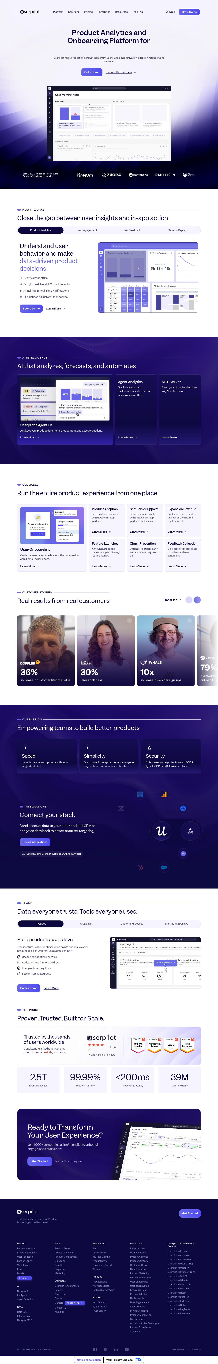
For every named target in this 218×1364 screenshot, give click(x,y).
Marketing (60, 1273)
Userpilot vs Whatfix (178, 1280)
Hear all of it (169, 600)
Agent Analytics (25, 1299)
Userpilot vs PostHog (178, 1297)
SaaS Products (137, 1307)
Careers (59, 1303)
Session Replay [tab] (177, 230)
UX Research (137, 1298)
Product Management (66, 1257)
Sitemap (97, 1269)
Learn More (53, 308)
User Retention (138, 1269)
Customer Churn (138, 1265)
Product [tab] (41, 923)
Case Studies (99, 1253)
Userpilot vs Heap (177, 1293)
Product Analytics (26, 1249)
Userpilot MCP (24, 1320)
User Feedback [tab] (132, 230)
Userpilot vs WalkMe (178, 1276)
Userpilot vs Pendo (177, 1251)
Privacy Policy (194, 1349)
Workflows (22, 1265)
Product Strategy (139, 1261)
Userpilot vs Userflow (178, 1268)
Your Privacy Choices (119, 1359)
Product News (100, 1282)
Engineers (60, 1269)
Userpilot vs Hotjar (177, 1305)
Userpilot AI (23, 1291)
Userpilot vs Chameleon (180, 1260)
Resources (121, 12)
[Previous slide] (188, 599)
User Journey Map (139, 1286)
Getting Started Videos (104, 1290)
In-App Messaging (139, 1311)
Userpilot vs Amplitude (179, 1284)
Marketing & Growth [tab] (177, 923)
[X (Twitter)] (105, 1349)
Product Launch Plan (140, 1315)
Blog (95, 1249)
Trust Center (99, 1311)
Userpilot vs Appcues (178, 1255)
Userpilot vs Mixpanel (178, 1289)
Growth (58, 1265)
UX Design (60, 1261)
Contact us (60, 1308)
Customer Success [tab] (131, 923)
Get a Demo (189, 12)
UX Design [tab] (86, 923)
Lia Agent (22, 1295)
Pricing (88, 12)
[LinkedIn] (116, 1349)
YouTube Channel (101, 1257)
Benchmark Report (102, 1265)
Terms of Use (178, 1349)
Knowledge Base (101, 1286)
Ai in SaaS (135, 1332)
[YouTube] (127, 1349)
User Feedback (25, 1257)
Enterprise (104, 12)
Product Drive (100, 1261)
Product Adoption (139, 1294)
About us (59, 1312)
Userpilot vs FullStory (178, 1301)
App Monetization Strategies (144, 1323)
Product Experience (140, 1327)
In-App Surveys (138, 1249)
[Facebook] (95, 1349)
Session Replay (24, 1261)
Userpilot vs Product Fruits (181, 1272)
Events (58, 1298)
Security (59, 1290)
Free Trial (137, 12)
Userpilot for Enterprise (67, 1286)
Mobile (20, 1273)
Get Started (40, 1161)
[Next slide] (197, 599)
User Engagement (139, 1303)
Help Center (99, 1303)
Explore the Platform (119, 72)
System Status (100, 1307)
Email (20, 1269)
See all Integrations (35, 842)
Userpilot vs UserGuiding (180, 1264)
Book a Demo (31, 308)
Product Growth (63, 1249)
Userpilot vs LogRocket (179, 1309)
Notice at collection (89, 1359)
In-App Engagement (27, 1253)
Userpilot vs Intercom (179, 1314)
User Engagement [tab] (86, 230)
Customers (60, 1294)
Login (172, 12)
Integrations (23, 1316)
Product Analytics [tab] (40, 230)
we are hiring (73, 1302)
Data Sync (22, 1312)
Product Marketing (64, 1253)
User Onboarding (139, 1282)
